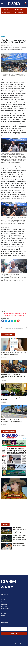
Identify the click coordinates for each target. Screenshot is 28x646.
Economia (3, 611)
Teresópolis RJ (20, 315)
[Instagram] (6, 587)
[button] (25, 3)
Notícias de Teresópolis (8, 313)
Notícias (3, 36)
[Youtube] (12, 587)
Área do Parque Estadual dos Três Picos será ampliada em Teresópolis (20, 537)
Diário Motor (4, 606)
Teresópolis (13, 315)
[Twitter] (9, 587)
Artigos (3, 599)
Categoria (3, 601)
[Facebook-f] (2, 587)
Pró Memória (4, 618)
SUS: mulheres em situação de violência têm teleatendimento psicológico (13, 353)
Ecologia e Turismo (6, 608)
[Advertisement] (14, 24)
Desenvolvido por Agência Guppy (14, 643)
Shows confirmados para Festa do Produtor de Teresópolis (19, 545)
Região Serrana (18, 313)
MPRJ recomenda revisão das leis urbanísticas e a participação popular (11, 420)
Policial (3, 615)
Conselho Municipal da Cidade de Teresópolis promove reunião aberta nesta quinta (13, 376)
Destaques (4, 604)
